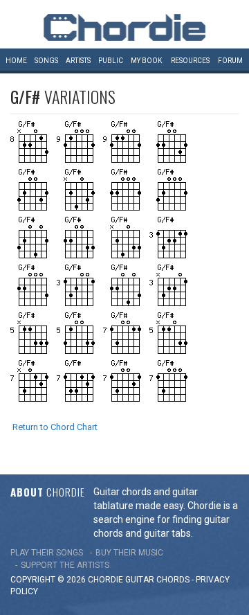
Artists (78, 60)
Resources (190, 60)
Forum (230, 60)
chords (173, 580)
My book (146, 60)
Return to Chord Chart (55, 427)
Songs (46, 60)
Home (16, 60)
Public (110, 60)
